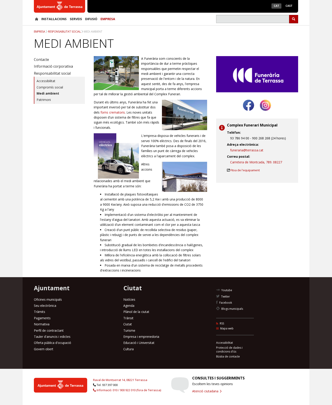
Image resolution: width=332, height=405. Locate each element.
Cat (276, 6)
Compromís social (50, 87)
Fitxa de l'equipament (245, 170)
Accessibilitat (46, 81)
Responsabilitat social (64, 31)
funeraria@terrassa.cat (246, 150)
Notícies (129, 299)
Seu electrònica (45, 305)
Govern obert (43, 349)
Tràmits (39, 312)
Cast (288, 6)
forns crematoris (113, 112)
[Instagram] (265, 112)
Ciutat (127, 324)
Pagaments (42, 318)
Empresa (108, 19)
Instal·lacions (54, 19)
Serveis (76, 19)
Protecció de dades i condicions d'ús (229, 349)
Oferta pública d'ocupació (52, 343)
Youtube (226, 290)
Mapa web (227, 328)
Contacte (41, 59)
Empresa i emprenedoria (141, 336)
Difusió (91, 19)
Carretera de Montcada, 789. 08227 (256, 162)
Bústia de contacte (228, 356)
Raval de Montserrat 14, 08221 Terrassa (120, 380)
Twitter (225, 296)
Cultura (128, 349)
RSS (221, 323)
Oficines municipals (48, 299)
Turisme (129, 330)
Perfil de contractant (49, 330)
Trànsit (128, 318)
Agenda (128, 305)
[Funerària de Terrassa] (36, 19)
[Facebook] (248, 112)
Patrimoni (44, 100)
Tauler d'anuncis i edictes (52, 336)
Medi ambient (93, 31)
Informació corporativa (53, 66)
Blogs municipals (232, 309)
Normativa (41, 324)
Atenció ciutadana (205, 391)
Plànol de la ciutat (136, 312)
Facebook (225, 303)
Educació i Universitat (138, 343)
